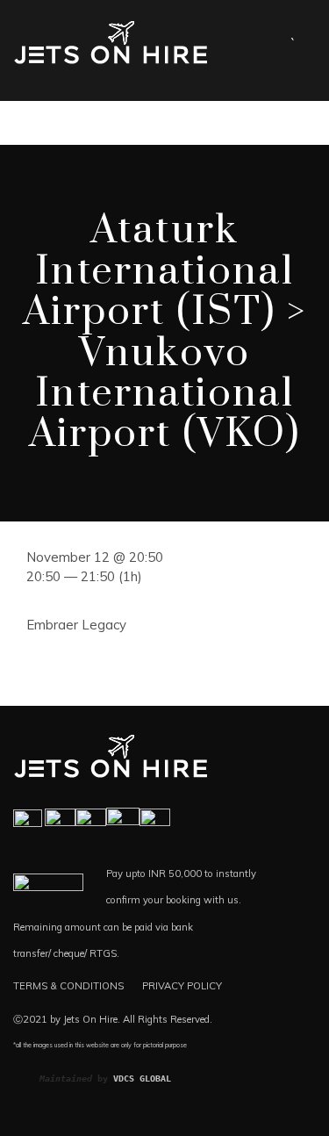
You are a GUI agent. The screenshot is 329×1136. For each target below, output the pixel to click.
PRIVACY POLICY (182, 986)
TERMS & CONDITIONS (68, 986)
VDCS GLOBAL (142, 1078)
